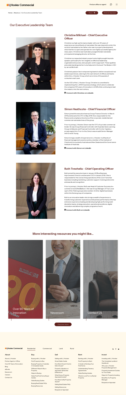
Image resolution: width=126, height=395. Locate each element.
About (7, 355)
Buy (32, 355)
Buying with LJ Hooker (38, 358)
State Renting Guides (85, 373)
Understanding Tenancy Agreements (86, 369)
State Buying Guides (37, 380)
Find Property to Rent (85, 361)
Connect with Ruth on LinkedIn (78, 210)
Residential (31, 348)
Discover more (63, 324)
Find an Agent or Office (12, 361)
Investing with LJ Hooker (109, 358)
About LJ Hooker (10, 358)
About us (17, 13)
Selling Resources (60, 387)
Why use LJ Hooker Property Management (109, 367)
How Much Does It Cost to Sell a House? (63, 365)
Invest (104, 355)
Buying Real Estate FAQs (39, 383)
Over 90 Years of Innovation (14, 364)
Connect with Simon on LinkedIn (78, 148)
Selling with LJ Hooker (62, 358)
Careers (7, 375)
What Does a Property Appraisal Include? (62, 376)
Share (91, 13)
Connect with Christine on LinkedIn (79, 93)
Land (61, 348)
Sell (56, 355)
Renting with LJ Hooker (85, 358)
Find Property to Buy (37, 361)
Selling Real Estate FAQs (62, 384)
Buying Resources (37, 386)
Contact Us (8, 377)
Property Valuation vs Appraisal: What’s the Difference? (61, 370)
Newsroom (8, 372)
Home (10, 13)
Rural (72, 348)
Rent (80, 355)
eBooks (7, 369)
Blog (6, 366)
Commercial (47, 348)
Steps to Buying (36, 373)
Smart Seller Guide (61, 361)
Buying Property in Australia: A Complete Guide (40, 365)
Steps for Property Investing (111, 375)
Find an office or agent (98, 4)
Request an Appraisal (61, 390)
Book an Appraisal (110, 13)
